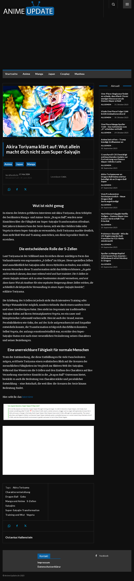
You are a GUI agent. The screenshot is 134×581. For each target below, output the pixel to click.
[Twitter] (24, 189)
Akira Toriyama (21, 487)
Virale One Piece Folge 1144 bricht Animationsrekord (114, 112)
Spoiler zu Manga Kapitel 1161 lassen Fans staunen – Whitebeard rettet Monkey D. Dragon (114, 257)
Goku (23, 496)
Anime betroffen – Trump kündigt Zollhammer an (113, 140)
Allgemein (106, 104)
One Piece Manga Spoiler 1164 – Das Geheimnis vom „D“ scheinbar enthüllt (114, 126)
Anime (8, 164)
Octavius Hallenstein (18, 537)
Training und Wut (15, 514)
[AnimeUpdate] (29, 8)
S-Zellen (31, 501)
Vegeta (30, 514)
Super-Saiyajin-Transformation (22, 510)
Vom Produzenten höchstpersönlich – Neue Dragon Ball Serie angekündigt (113, 197)
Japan (19, 164)
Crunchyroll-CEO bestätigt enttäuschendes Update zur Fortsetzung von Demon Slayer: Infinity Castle (114, 158)
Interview (27, 396)
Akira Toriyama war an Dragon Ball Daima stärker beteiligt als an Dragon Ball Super (113, 178)
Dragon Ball (11, 496)
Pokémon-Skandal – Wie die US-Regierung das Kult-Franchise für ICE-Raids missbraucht (114, 237)
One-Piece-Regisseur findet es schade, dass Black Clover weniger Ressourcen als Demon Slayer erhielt (114, 97)
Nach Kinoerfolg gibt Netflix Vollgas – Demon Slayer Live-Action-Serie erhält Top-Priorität (115, 217)
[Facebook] (16, 189)
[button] (113, 4)
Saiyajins (10, 505)
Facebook (103, 556)
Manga (31, 164)
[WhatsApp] (8, 189)
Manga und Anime (15, 501)
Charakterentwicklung (17, 492)
